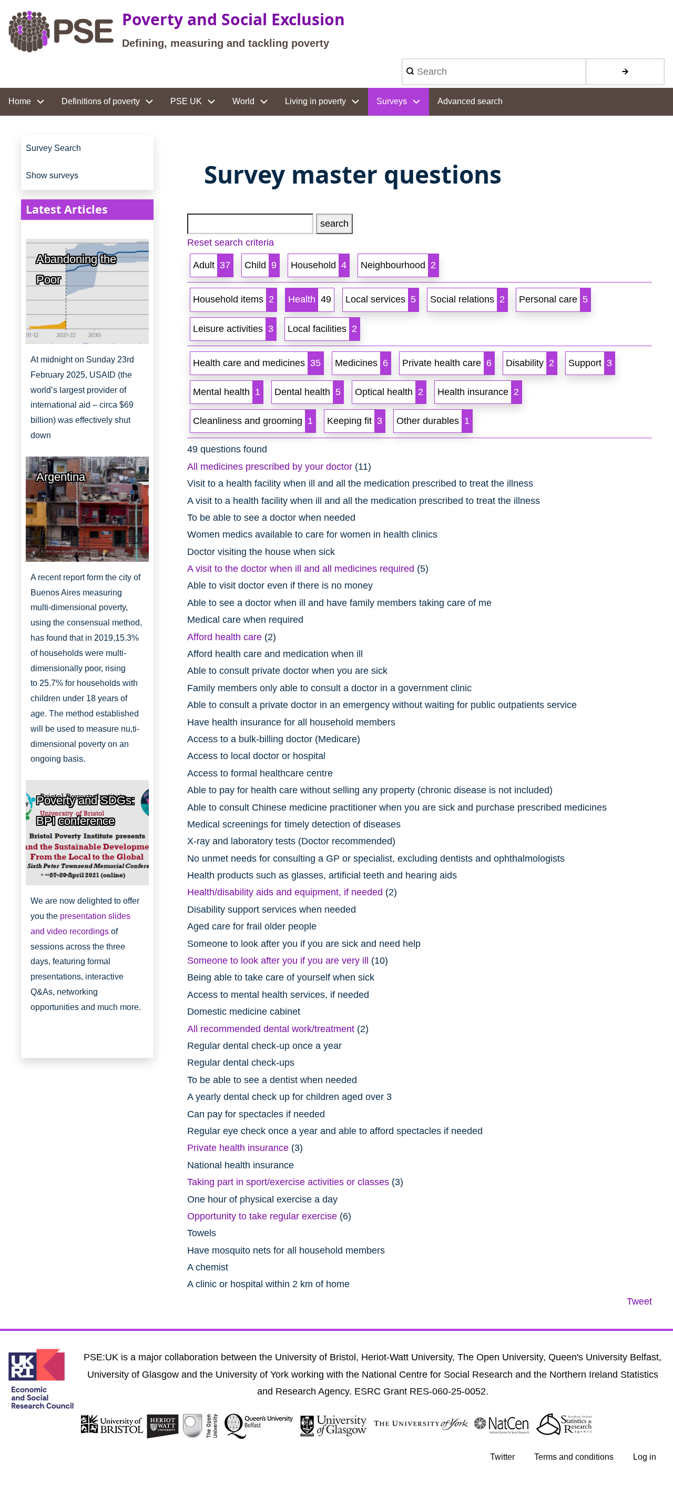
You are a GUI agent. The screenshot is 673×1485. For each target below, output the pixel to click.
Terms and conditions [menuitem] (574, 1456)
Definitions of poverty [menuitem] (101, 101)
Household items (233, 299)
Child (260, 265)
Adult (211, 265)
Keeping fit (354, 421)
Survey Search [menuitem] (53, 148)
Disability (530, 363)
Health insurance (478, 392)
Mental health (226, 392)
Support (590, 363)
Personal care (553, 299)
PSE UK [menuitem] (186, 101)
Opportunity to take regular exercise (262, 1216)
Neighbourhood (398, 265)
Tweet (639, 1301)
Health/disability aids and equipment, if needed (285, 892)
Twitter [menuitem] (502, 1456)
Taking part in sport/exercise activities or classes (288, 1182)
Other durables (433, 421)
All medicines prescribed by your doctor (269, 466)
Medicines (361, 363)
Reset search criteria (230, 242)
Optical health (389, 392)
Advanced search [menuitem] (470, 101)
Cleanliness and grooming (253, 421)
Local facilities (322, 329)
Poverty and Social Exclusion (233, 19)
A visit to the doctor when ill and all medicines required (300, 568)
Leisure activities (233, 329)
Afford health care (224, 637)
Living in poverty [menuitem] (315, 101)
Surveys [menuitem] (391, 101)
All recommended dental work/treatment (270, 1029)
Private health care (447, 363)
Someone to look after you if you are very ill (278, 960)
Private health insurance (238, 1148)
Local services (380, 299)
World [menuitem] (243, 101)
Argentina (60, 476)
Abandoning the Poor (76, 269)
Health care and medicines (257, 363)
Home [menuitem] (19, 101)
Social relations (467, 299)
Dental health (307, 392)
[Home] (61, 31)
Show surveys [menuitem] (52, 175)
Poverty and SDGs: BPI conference (85, 810)
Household (318, 265)
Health (309, 299)
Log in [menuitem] (644, 1456)
